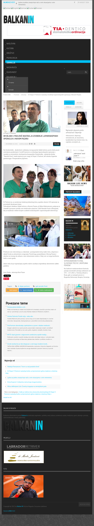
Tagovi (9, 286)
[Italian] (30, 8)
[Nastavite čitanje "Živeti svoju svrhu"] (69, 158)
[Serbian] (7, 8)
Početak (16, 95)
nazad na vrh (7, 397)
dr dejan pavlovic (23, 286)
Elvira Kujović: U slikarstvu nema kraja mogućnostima (24, 382)
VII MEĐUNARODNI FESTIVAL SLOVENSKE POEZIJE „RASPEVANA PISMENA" (76, 263)
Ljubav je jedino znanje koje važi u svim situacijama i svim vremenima (29, 378)
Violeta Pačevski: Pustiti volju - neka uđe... (20, 316)
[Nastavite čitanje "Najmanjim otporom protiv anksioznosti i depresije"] (77, 118)
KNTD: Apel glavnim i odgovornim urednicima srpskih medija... (27, 335)
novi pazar (13, 290)
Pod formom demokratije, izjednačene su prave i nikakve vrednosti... (29, 325)
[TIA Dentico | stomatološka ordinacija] (49, 30)
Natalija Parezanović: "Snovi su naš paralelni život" (23, 367)
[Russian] (38, 8)
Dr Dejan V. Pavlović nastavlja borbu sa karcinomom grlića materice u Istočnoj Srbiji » (30, 393)
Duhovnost (71, 235)
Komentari (78, 107)
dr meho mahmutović (44, 290)
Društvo (70, 237)
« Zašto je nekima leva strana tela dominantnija (33, 392)
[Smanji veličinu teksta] (30, 144)
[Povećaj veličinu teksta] (31, 144)
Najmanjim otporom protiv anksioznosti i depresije (75, 131)
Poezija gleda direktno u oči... (16, 307)
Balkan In (69, 230)
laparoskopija (27, 290)
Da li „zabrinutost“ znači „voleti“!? (79, 153)
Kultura (79, 102)
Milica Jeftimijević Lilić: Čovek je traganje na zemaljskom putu (26, 386)
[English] (14, 8)
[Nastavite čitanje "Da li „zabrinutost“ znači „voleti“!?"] (69, 151)
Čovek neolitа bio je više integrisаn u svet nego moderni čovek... (27, 344)
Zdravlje (23, 95)
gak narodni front (41, 286)
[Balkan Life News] (77, 176)
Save (7, 279)
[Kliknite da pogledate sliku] (31, 116)
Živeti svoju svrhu (78, 161)
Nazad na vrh (84, 504)
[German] (23, 8)
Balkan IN (20, 506)
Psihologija (69, 102)
